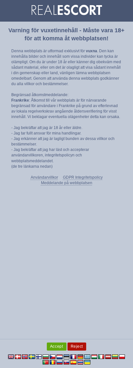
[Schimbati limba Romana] (53, 362)
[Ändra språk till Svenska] (32, 356)
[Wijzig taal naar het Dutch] (59, 356)
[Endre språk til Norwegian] (25, 356)
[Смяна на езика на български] (46, 356)
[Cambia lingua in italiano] (101, 356)
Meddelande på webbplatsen (66, 183)
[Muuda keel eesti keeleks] (67, 356)
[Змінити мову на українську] (87, 362)
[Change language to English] (11, 356)
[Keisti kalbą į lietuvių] (115, 356)
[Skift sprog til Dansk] (18, 356)
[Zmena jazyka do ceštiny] (53, 356)
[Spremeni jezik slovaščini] (67, 362)
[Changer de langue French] (73, 356)
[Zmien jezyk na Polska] (122, 356)
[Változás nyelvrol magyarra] (94, 356)
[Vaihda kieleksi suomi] (39, 356)
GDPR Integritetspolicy (83, 177)
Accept (56, 346)
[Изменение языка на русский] (59, 362)
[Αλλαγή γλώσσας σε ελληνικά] (87, 356)
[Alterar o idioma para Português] (46, 362)
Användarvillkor (44, 177)
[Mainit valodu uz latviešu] (108, 356)
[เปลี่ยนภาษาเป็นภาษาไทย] (80, 362)
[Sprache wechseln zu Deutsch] (80, 356)
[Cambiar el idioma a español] (73, 362)
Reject (77, 346)
